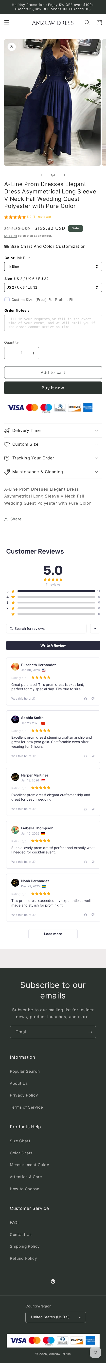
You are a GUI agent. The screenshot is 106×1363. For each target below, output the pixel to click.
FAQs (15, 1222)
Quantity (11, 342)
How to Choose (24, 1189)
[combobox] (95, 628)
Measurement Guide (29, 1164)
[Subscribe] (90, 1032)
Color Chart (21, 1153)
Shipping (10, 235)
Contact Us (21, 1234)
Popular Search (25, 1071)
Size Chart (20, 1141)
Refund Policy (23, 1258)
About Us (19, 1083)
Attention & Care (26, 1176)
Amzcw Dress (60, 1354)
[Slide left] (41, 175)
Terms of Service (26, 1107)
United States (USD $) (50, 1317)
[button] (7, 23)
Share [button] (16, 519)
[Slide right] (64, 175)
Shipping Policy (25, 1246)
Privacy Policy (24, 1095)
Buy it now (53, 387)
